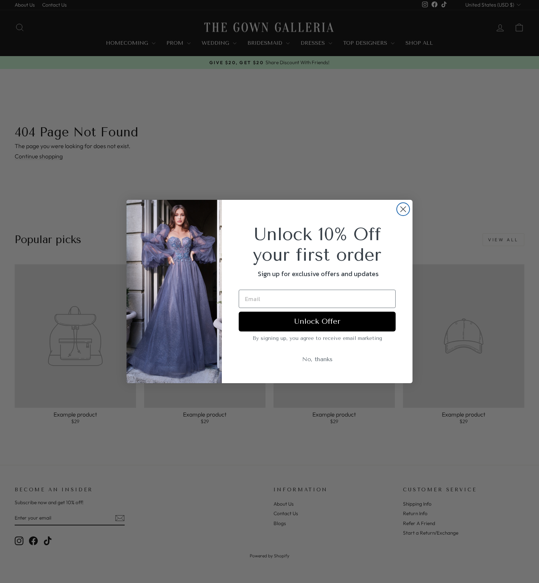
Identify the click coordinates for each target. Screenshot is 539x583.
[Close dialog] (403, 209)
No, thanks (317, 359)
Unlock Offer (317, 321)
